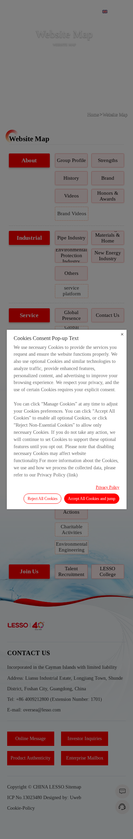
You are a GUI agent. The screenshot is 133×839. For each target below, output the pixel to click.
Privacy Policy (107, 487)
